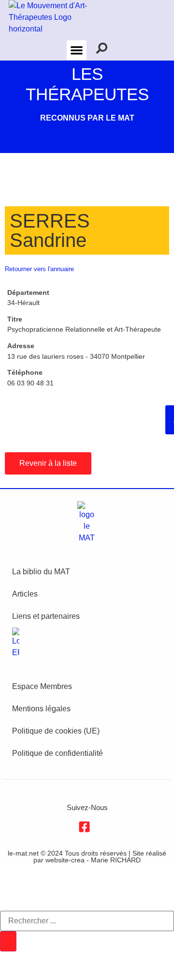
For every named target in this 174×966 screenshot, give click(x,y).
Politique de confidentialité (57, 753)
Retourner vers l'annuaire (39, 269)
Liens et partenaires (46, 616)
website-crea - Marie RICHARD (93, 860)
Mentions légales (41, 709)
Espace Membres (42, 686)
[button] (77, 50)
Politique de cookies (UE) (56, 731)
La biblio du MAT (41, 571)
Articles (25, 594)
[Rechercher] (8, 941)
